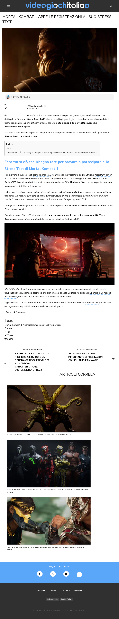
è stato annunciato (54, 115)
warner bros (55, 325)
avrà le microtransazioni (34, 289)
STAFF (53, 590)
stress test (43, 325)
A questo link (92, 302)
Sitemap (78, 590)
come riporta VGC (42, 174)
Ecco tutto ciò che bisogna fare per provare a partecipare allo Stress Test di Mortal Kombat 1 (52, 152)
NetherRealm (30, 325)
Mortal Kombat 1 (13, 325)
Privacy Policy (52, 599)
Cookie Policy (66, 599)
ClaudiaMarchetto (38, 106)
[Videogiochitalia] (57, 6)
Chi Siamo (41, 590)
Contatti (65, 590)
